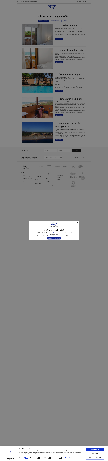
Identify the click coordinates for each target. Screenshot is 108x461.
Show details (67, 457)
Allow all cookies (95, 449)
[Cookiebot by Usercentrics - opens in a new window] (10, 458)
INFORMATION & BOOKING (54, 238)
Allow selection (95, 453)
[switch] (38, 458)
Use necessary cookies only (95, 457)
